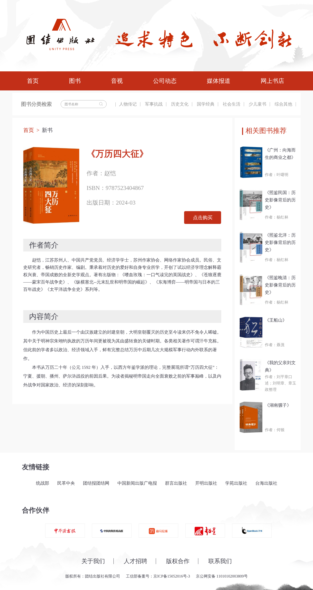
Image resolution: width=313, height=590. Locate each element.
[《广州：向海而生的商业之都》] (251, 162)
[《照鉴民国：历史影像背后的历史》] (251, 204)
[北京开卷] (252, 531)
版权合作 (178, 561)
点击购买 (202, 217)
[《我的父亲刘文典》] (251, 375)
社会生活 (231, 104)
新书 (47, 130)
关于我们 (93, 561)
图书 (75, 81)
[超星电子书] (205, 531)
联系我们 (220, 561)
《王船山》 (276, 320)
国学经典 (205, 104)
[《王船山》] (251, 332)
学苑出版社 (236, 483)
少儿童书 (257, 104)
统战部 (42, 483)
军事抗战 (154, 104)
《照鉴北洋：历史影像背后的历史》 (280, 242)
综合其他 (283, 104)
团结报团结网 (96, 483)
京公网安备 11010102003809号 (222, 576)
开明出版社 (206, 483)
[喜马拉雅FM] (158, 531)
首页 (33, 81)
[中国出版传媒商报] (112, 531)
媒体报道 (218, 81)
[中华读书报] (65, 531)
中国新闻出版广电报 (137, 483)
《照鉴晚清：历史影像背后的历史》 (280, 285)
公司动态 (165, 81)
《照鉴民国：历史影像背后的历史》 (280, 200)
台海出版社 (266, 483)
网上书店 (272, 81)
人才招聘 (135, 561)
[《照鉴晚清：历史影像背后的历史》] (251, 290)
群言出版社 (176, 483)
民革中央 (66, 483)
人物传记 (128, 104)
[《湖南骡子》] (251, 417)
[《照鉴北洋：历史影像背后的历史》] (251, 247)
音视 (117, 81)
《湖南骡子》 (278, 405)
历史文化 (180, 104)
